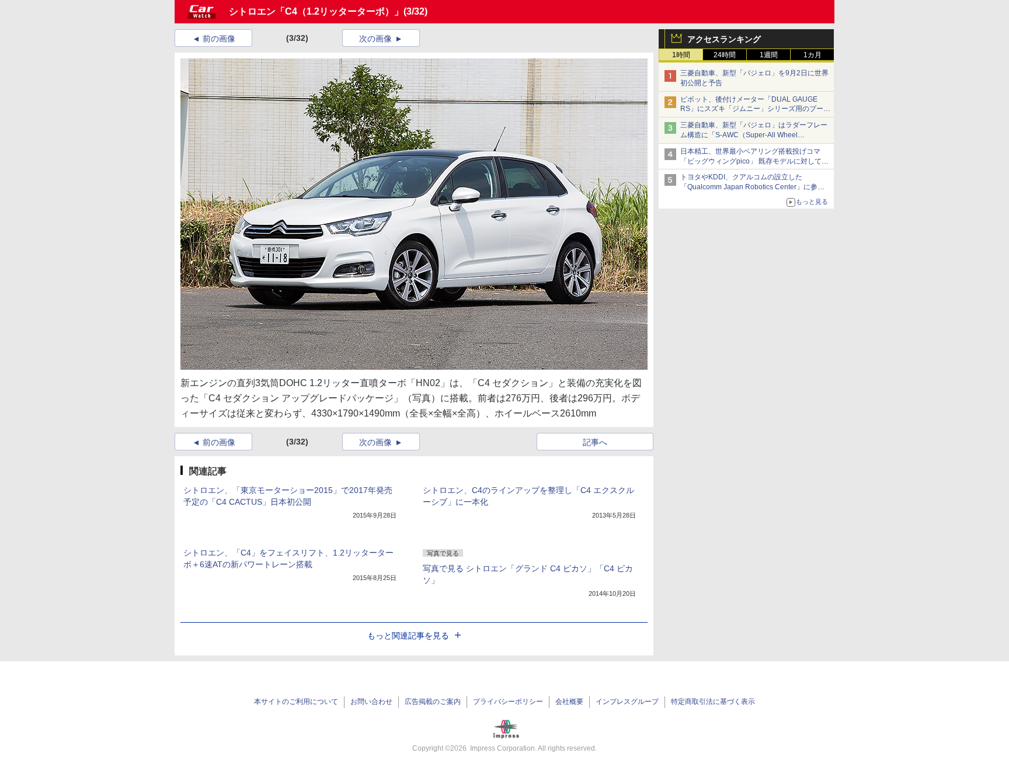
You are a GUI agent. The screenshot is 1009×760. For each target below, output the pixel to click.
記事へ (595, 442)
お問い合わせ (371, 701)
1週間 (769, 55)
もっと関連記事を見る (408, 635)
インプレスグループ (627, 701)
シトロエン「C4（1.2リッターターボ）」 (316, 11)
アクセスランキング (724, 39)
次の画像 (375, 38)
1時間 (681, 55)
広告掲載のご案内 (433, 701)
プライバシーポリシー (508, 701)
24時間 (725, 55)
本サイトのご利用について (296, 701)
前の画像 (219, 38)
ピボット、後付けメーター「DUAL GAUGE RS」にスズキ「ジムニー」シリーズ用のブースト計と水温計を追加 (755, 109)
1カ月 (812, 55)
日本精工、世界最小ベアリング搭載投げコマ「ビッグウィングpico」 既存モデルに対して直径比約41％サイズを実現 (754, 161)
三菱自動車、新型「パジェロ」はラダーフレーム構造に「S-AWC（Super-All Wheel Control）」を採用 (753, 135)
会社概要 (569, 701)
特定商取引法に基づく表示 (713, 701)
